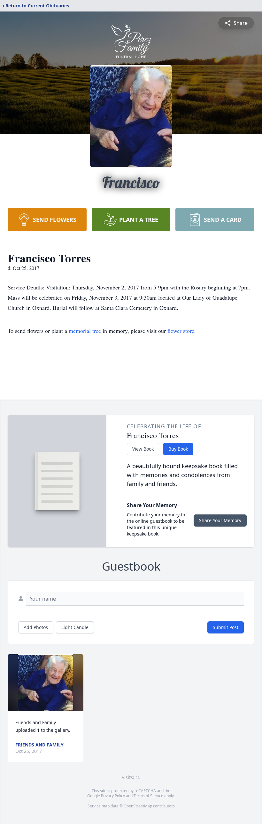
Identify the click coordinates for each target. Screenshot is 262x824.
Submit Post (225, 627)
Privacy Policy (113, 795)
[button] (45, 682)
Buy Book (178, 449)
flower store (180, 330)
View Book (143, 449)
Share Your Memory (220, 520)
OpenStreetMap (138, 806)
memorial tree (85, 330)
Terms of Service (148, 795)
